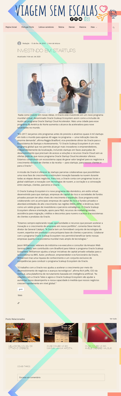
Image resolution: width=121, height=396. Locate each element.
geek (21, 289)
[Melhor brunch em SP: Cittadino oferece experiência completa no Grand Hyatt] (23, 332)
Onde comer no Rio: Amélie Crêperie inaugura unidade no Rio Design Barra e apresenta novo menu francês (99, 347)
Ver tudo (113, 319)
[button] (113, 27)
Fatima (61, 27)
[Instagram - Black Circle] (76, 19)
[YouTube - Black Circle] (80, 19)
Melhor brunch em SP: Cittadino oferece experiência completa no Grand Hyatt (22, 347)
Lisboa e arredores (46, 27)
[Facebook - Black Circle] (72, 19)
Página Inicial (11, 27)
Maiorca (82, 27)
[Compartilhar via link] (18, 303)
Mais (93, 27)
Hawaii (72, 27)
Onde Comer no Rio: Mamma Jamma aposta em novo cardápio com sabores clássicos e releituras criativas (60, 347)
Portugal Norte (28, 27)
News (20, 295)
